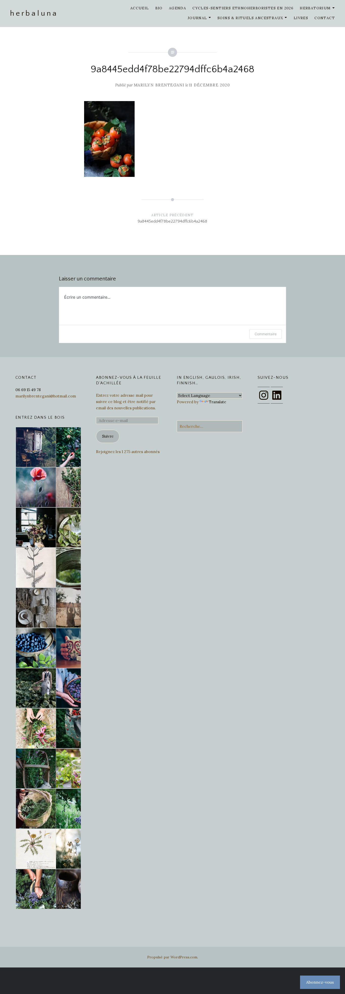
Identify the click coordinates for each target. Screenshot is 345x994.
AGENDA (177, 8)
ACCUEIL (139, 8)
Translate (217, 401)
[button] (35, 447)
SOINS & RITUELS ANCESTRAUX (250, 18)
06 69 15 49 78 (28, 389)
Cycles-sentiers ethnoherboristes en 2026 (242, 8)
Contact (324, 18)
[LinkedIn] (277, 395)
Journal (197, 18)
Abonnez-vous (320, 982)
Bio (159, 8)
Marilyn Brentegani (159, 85)
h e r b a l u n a (33, 13)
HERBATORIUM (315, 8)
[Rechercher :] (209, 426)
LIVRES (301, 18)
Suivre (108, 436)
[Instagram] (264, 395)
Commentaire (266, 334)
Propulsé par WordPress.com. (172, 957)
